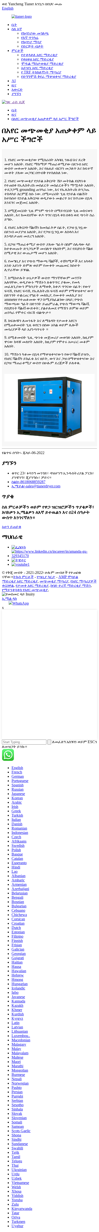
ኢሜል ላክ (9, 598)
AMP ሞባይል (68, 577)
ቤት (14, 25)
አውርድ (17, 89)
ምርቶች (17, 51)
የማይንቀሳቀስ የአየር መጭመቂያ (25, 590)
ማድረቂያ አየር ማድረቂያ (20, 581)
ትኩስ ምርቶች (23, 577)
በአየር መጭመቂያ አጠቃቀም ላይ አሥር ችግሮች (45, 119)
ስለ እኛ (17, 29)
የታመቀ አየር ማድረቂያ (32, 585)
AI (14, 81)
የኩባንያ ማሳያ (31, 42)
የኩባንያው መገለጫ (35, 33)
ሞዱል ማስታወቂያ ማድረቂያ (42, 63)
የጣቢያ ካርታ (46, 577)
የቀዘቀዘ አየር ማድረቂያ (37, 59)
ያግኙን (16, 94)
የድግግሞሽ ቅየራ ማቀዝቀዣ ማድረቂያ (48, 76)
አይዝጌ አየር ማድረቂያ (37, 68)
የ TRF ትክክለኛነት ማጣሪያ (41, 72)
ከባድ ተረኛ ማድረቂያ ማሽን (70, 585)
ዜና (14, 85)
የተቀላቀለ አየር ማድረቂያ (39, 55)
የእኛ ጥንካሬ (29, 38)
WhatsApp (20, 603)
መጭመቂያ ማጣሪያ (54, 581)
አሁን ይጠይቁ (11, 527)
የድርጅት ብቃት (32, 46)
